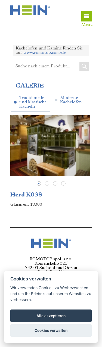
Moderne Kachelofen (71, 100)
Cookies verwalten (51, 330)
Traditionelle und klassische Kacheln (33, 102)
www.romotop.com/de (44, 53)
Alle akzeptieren (51, 316)
